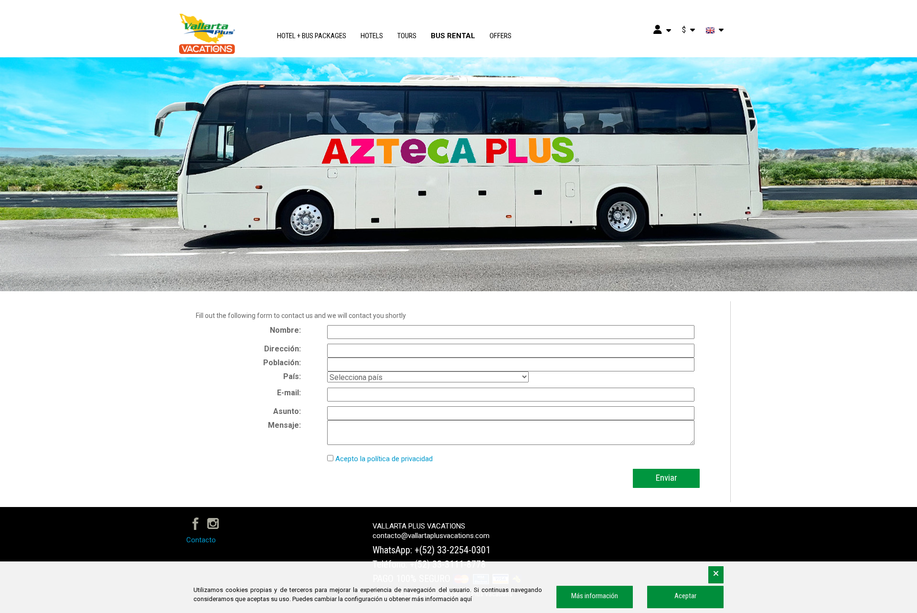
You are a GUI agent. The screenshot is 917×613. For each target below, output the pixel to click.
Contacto (201, 540)
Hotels (372, 36)
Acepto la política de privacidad (384, 458)
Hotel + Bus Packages (311, 36)
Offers (501, 36)
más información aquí (442, 598)
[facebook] (196, 522)
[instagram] (213, 522)
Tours (406, 36)
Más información (594, 596)
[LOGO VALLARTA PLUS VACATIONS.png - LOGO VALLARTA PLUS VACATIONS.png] (222, 33)
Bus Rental (453, 36)
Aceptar (685, 596)
